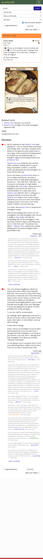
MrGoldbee (31, 359)
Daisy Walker (23, 186)
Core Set (30, 26)
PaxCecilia (17, 257)
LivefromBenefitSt (13, 414)
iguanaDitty (35, 353)
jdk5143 (17, 402)
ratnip (15, 266)
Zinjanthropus (33, 438)
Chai (9, 281)
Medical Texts (9, 36)
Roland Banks (27, 175)
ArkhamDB (9, 2)
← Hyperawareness (10, 25)
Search (37, 8)
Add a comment (14, 284)
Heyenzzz (33, 236)
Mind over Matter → (32, 29)
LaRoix (36, 391)
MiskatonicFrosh (19, 429)
